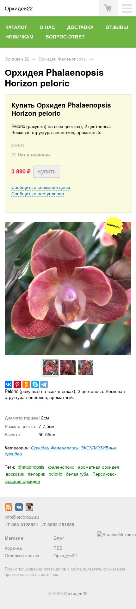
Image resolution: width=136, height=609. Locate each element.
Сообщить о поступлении (37, 193)
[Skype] (35, 384)
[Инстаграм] (29, 509)
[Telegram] (44, 384)
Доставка (80, 27)
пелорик (36, 474)
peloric (55, 474)
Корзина (13, 548)
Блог (58, 538)
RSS (57, 548)
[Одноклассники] (26, 384)
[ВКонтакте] (8, 384)
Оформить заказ (22, 555)
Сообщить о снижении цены (40, 187)
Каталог (16, 27)
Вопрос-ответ (65, 36)
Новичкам (19, 36)
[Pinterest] (17, 384)
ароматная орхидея (98, 467)
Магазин (14, 538)
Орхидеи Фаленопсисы (62, 59)
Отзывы (117, 27)
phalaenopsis (31, 467)
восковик (15, 474)
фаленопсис (61, 467)
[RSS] (8, 509)
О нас (47, 27)
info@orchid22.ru (22, 517)
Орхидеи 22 (17, 59)
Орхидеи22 (65, 555)
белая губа (77, 474)
